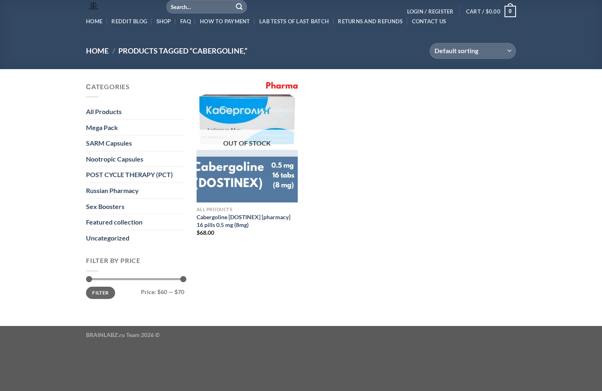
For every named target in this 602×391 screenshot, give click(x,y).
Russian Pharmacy (112, 190)
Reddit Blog (129, 21)
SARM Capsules (109, 143)
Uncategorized (107, 238)
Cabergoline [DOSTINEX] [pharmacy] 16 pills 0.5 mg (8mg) (243, 220)
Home (94, 21)
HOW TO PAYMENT (225, 21)
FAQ (185, 21)
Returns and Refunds (370, 21)
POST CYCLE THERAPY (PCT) (129, 174)
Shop (163, 21)
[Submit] (240, 7)
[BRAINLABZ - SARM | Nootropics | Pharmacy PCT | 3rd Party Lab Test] (120, 6)
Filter (100, 293)
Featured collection (114, 222)
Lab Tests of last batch (294, 21)
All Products (104, 111)
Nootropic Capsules (114, 159)
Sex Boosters (105, 206)
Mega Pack (102, 127)
